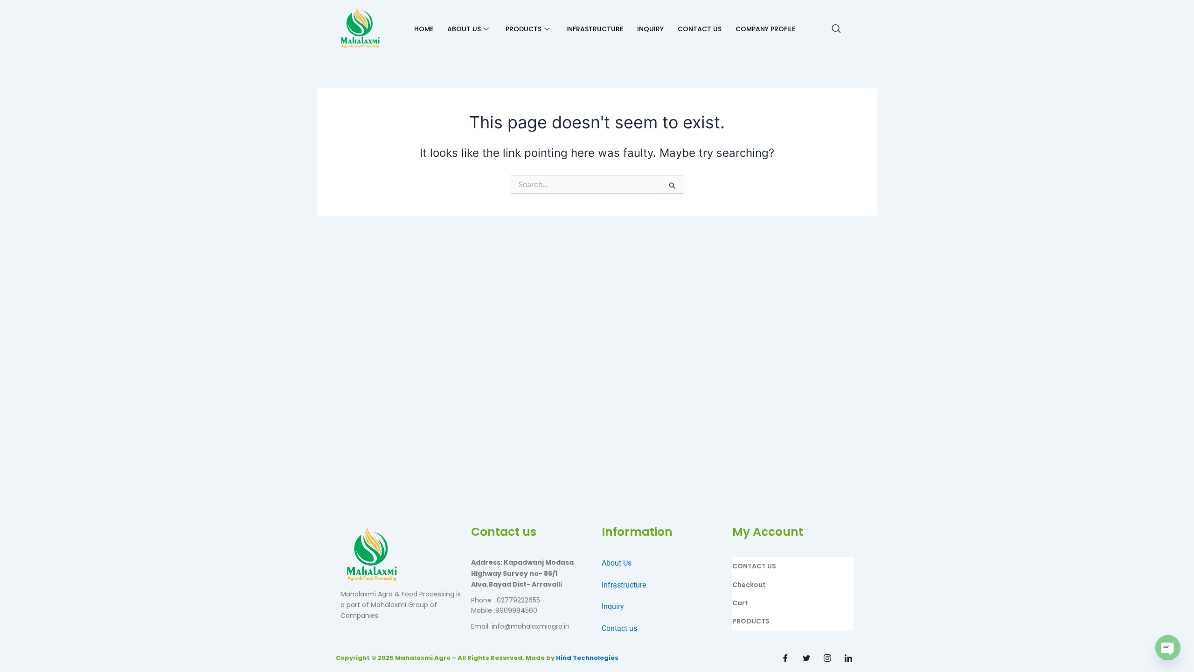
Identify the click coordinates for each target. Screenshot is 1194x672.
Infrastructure (624, 585)
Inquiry (613, 606)
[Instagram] (827, 658)
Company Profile (765, 29)
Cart (740, 603)
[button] (836, 29)
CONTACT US (700, 29)
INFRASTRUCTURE (594, 29)
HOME (423, 29)
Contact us (619, 628)
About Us (617, 563)
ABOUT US (464, 29)
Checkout (749, 584)
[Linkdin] (848, 658)
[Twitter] (806, 658)
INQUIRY (650, 29)
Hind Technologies (587, 657)
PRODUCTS (523, 29)
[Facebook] (785, 658)
